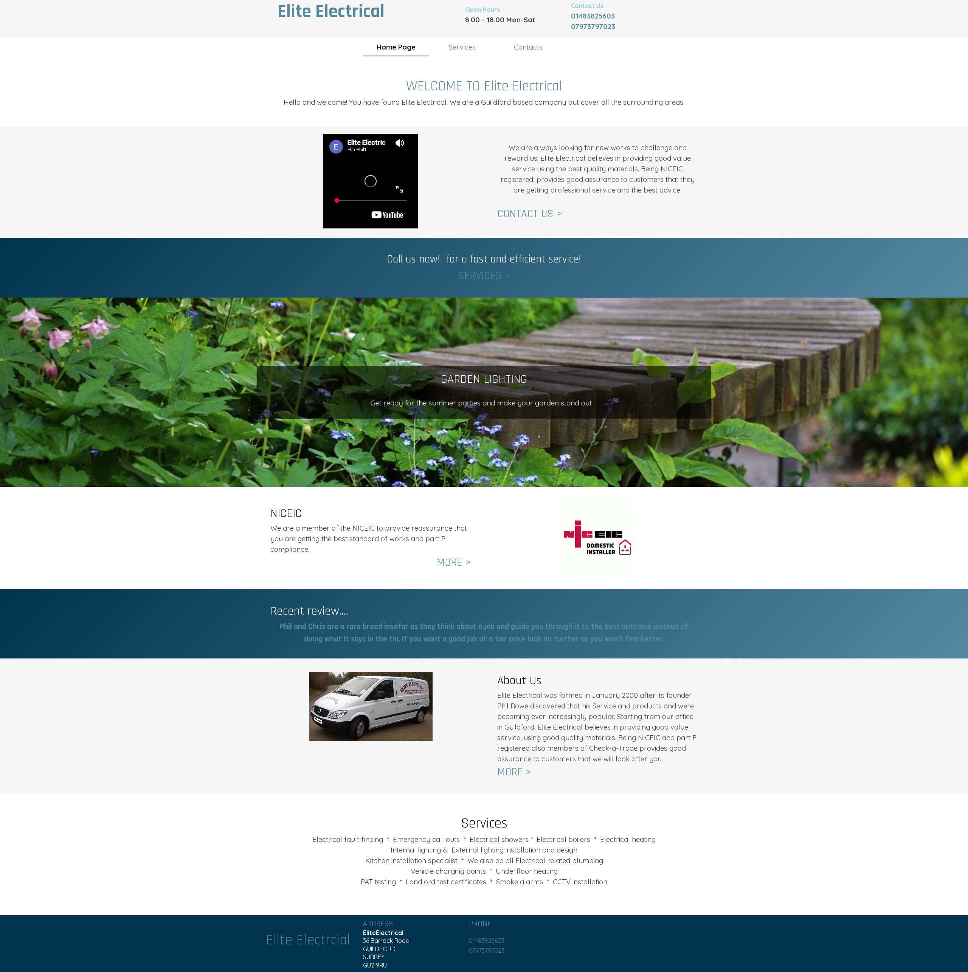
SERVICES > (484, 276)
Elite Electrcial (308, 940)
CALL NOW (485, 421)
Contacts (528, 46)
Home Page (396, 46)
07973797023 (593, 26)
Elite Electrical (331, 11)
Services (462, 46)
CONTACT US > (529, 214)
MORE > (454, 563)
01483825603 (593, 15)
